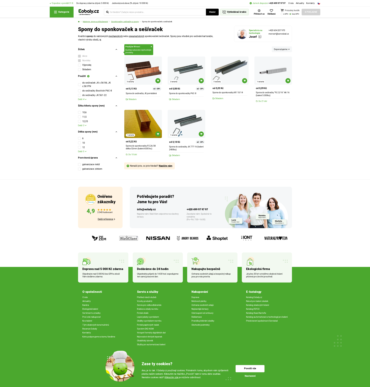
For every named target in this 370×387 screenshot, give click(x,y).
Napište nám (165, 165)
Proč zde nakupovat (91, 317)
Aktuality (300, 3)
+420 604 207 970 (277, 30)
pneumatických (136, 36)
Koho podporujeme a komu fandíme (98, 337)
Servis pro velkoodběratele (149, 305)
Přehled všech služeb (146, 297)
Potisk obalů (142, 313)
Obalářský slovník (145, 340)
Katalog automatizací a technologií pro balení (267, 317)
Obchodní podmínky (201, 325)
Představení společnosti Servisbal (262, 321)
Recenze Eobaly (89, 329)
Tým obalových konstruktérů (95, 325)
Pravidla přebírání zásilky (203, 321)
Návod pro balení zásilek (257, 301)
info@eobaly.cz (146, 209)
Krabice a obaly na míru (147, 309)
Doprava (195, 297)
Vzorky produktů (144, 301)
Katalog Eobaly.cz (254, 297)
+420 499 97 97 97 (277, 3)
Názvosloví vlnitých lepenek (149, 337)
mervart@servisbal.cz (279, 34)
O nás (291, 3)
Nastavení (250, 376)
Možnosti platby (199, 301)
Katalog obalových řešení (257, 305)
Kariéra (85, 305)
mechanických (116, 36)
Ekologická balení (90, 309)
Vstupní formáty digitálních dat (151, 333)
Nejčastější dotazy (200, 309)
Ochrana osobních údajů (203, 305)
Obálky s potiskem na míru (149, 321)
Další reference (105, 219)
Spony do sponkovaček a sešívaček (157, 22)
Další (81, 99)
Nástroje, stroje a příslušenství (95, 22)
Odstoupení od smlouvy (202, 313)
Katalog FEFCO (253, 309)
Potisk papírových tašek (148, 325)
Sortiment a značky (91, 313)
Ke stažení (87, 321)
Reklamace (197, 317)
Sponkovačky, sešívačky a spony (125, 22)
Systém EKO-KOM (145, 329)
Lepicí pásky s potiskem (148, 317)
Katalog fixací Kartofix (256, 313)
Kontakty (310, 3)
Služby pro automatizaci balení (151, 344)
